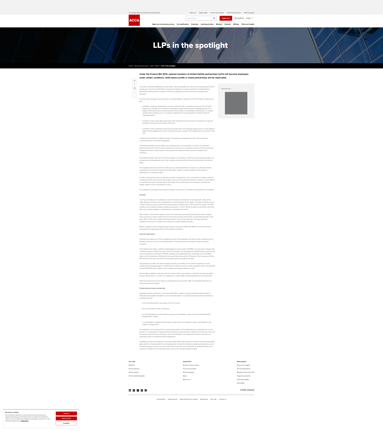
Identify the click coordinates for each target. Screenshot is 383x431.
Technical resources (141, 66)
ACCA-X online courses (191, 365)
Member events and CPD (245, 372)
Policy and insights (247, 24)
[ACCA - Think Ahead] (134, 25)
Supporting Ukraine (243, 376)
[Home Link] (247, 390)
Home (131, 66)
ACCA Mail (240, 383)
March (157, 66)
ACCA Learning (134, 369)
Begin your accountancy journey (163, 24)
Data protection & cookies (189, 399)
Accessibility (161, 399)
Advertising (204, 399)
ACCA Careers (134, 372)
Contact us (222, 399)
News (185, 376)
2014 (151, 66)
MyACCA (132, 365)
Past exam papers (243, 379)
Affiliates (236, 24)
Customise (66, 423)
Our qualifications (183, 24)
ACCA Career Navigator (137, 376)
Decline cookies (66, 418)
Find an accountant (189, 369)
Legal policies (172, 399)
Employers (194, 24)
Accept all (66, 413)
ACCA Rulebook (188, 372)
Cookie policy (24, 421)
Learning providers (207, 24)
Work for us (187, 379)
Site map (213, 399)
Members (219, 24)
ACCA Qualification (243, 369)
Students (228, 24)
